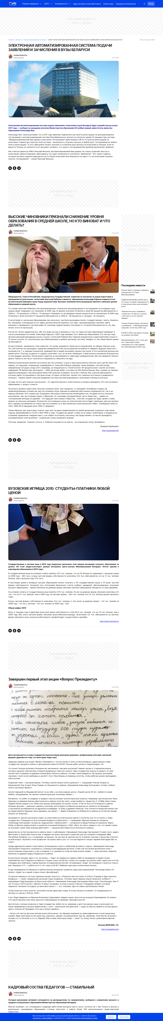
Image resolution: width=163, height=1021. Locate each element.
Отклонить (124, 1017)
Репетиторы (108, 4)
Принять (111, 1017)
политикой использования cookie (84, 1018)
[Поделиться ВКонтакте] (10, 168)
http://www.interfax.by (109, 621)
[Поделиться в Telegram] (19, 168)
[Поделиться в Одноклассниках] (14, 168)
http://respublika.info (110, 929)
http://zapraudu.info (110, 430)
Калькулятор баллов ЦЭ (126, 4)
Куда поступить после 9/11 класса (87, 4)
